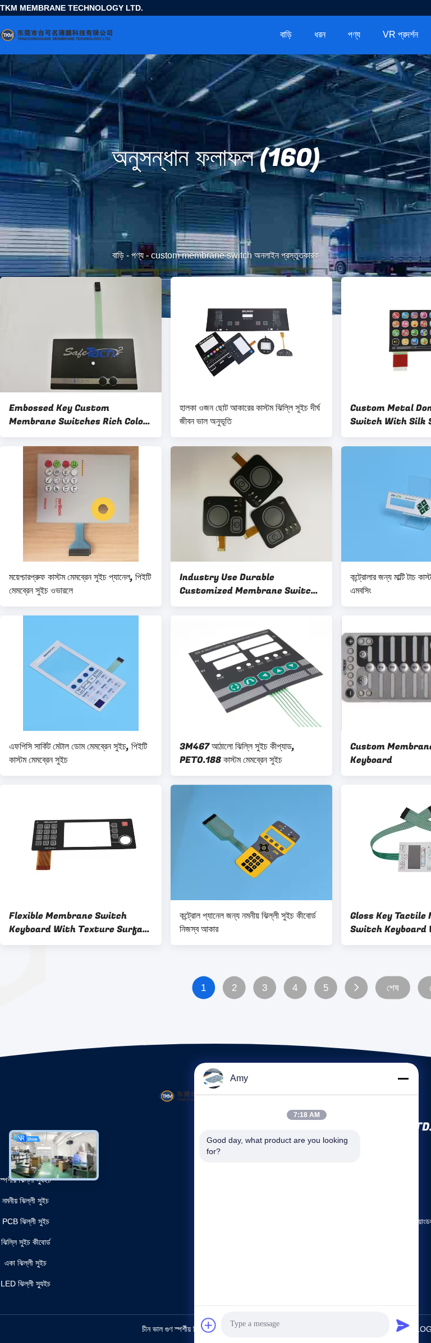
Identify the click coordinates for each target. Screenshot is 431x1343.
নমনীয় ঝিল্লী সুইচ (25, 1200)
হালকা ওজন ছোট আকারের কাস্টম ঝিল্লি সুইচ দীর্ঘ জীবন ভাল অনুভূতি (250, 414)
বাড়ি (286, 34)
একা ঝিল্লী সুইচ (25, 1262)
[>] (356, 987)
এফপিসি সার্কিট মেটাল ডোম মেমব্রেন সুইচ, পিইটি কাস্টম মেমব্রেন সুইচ (78, 753)
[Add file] (209, 1325)
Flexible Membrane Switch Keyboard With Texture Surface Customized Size (81, 922)
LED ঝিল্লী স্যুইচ (26, 1283)
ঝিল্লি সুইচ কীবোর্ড (26, 1242)
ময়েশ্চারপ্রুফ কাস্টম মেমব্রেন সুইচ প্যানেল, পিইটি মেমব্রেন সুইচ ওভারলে (80, 584)
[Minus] (403, 1078)
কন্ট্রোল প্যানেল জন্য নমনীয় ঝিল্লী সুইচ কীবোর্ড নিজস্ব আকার (248, 922)
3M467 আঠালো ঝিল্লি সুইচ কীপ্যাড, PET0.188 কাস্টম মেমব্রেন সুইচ (237, 753)
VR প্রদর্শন (400, 34)
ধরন (319, 34)
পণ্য (354, 34)
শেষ (392, 988)
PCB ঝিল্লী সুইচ (25, 1221)
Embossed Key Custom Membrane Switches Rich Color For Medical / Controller (78, 414)
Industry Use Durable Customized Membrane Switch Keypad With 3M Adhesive (248, 584)
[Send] (403, 1325)
